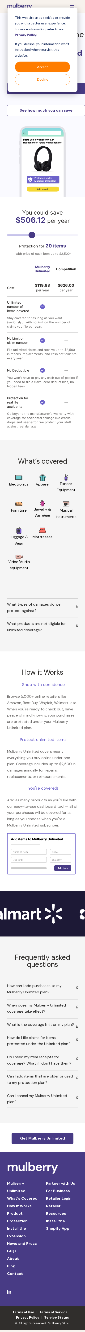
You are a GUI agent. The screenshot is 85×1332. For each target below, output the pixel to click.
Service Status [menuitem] (56, 1317)
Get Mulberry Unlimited (42, 1138)
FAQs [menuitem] (12, 1251)
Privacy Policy (25, 35)
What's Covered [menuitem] (22, 1198)
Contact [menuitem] (15, 1273)
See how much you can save (46, 110)
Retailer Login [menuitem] (59, 1198)
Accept (42, 67)
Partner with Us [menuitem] (60, 1183)
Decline (42, 79)
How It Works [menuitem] (19, 1205)
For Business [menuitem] (58, 1190)
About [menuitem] (13, 1258)
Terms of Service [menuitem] (53, 1312)
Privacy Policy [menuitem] (27, 1317)
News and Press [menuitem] (22, 1243)
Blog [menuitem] (11, 1266)
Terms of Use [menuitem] (23, 1312)
